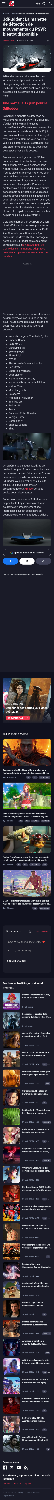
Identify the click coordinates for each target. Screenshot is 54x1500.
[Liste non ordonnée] (26, 950)
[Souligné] (15, 950)
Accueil (7, 13)
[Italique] (12, 950)
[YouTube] (19, 1468)
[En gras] (8, 950)
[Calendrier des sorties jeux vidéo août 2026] (27, 700)
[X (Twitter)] (12, 1468)
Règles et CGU (8, 1496)
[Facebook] (5, 1468)
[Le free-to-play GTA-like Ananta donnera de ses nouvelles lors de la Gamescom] (11, 1424)
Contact (6, 1483)
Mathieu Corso (8, 41)
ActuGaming (11, 4)
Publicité (17, 1483)
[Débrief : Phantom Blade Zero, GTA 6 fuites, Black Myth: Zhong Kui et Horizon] (11, 1000)
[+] (29, 950)
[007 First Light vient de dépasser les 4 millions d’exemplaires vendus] (11, 1308)
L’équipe (27, 1483)
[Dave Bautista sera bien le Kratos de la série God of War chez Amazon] (11, 1231)
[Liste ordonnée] (22, 950)
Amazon (29, 488)
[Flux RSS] (26, 1468)
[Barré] (19, 950)
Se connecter (42, 931)
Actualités (14, 13)
